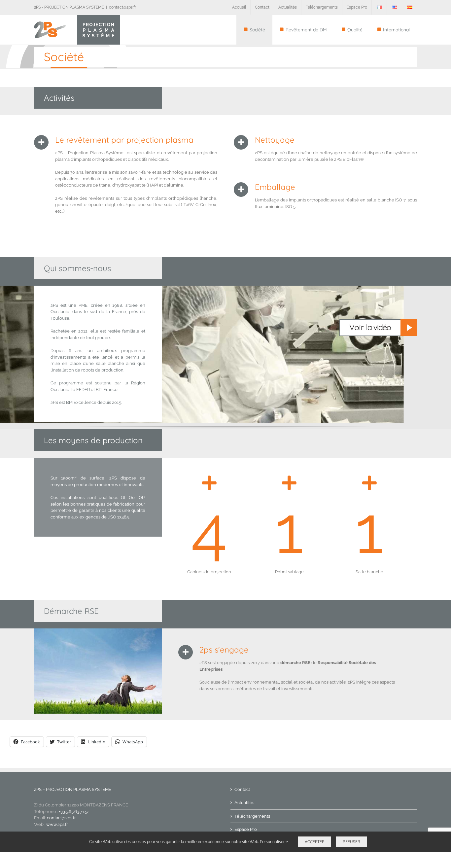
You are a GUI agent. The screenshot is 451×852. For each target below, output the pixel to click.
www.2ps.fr (57, 824)
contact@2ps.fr (122, 7)
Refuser (351, 841)
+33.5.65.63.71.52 (74, 811)
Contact (242, 789)
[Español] (409, 7)
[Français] (379, 7)
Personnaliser (273, 841)
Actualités (244, 802)
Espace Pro (245, 829)
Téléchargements (252, 816)
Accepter (315, 841)
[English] (394, 7)
